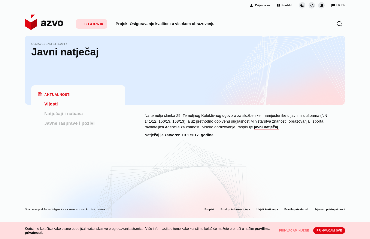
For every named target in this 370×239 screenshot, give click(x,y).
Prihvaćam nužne (294, 230)
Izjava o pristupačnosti (330, 209)
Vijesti (51, 103)
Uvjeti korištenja (267, 209)
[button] (339, 24)
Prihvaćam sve (329, 230)
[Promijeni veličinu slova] (312, 5)
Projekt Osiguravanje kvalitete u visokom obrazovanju (165, 24)
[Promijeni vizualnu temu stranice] (302, 5)
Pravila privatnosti (296, 209)
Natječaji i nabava (63, 113)
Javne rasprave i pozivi (69, 123)
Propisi (209, 209)
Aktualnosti (57, 94)
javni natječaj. (266, 127)
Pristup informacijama (235, 209)
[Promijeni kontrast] (321, 5)
